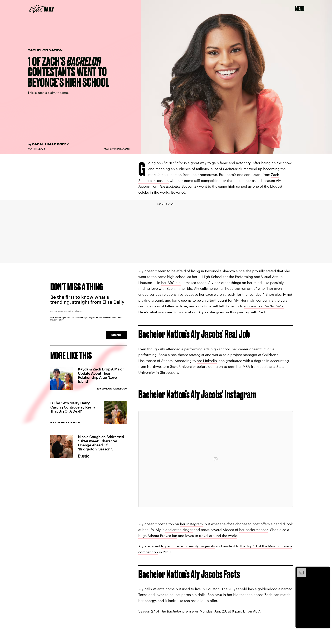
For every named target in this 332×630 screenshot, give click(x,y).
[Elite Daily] (41, 9)
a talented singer (179, 530)
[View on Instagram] (215, 459)
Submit (116, 334)
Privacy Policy (57, 320)
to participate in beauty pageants (188, 546)
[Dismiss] (326, 570)
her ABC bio (171, 282)
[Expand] (300, 570)
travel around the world (218, 535)
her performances (253, 530)
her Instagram (191, 524)
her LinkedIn (207, 361)
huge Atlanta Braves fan (157, 535)
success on (264, 306)
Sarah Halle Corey (50, 144)
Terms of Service (110, 317)
